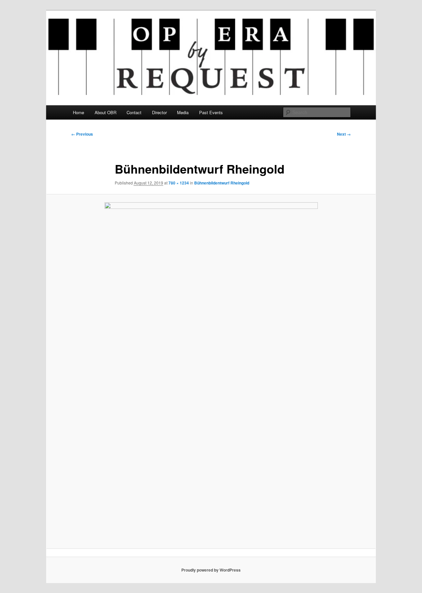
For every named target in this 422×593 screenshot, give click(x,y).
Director (159, 112)
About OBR (105, 112)
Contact (134, 112)
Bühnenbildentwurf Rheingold (221, 183)
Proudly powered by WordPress (211, 570)
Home (78, 112)
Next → (344, 134)
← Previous (82, 134)
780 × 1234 (178, 183)
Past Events (211, 112)
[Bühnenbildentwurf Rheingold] (211, 371)
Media (183, 112)
